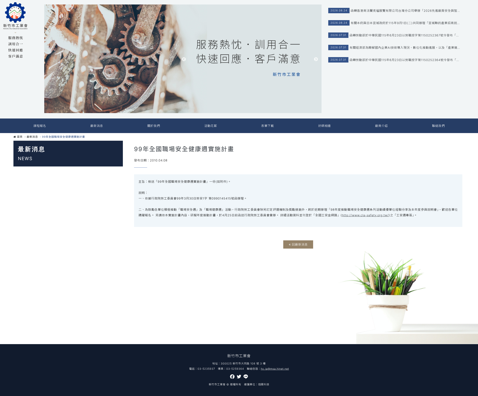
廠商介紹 (381, 126)
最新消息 (96, 126)
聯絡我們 (438, 126)
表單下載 (267, 126)
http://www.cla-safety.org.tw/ (365, 215)
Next (316, 59)
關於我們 (153, 126)
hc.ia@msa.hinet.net (275, 368)
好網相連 (324, 126)
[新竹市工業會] (15, 30)
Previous (184, 59)
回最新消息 (299, 244)
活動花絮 (210, 126)
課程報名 (39, 126)
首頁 (19, 136)
